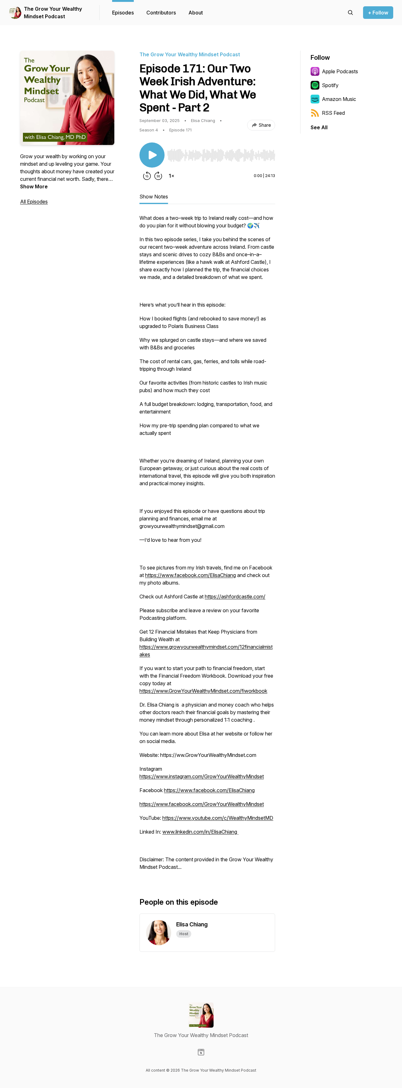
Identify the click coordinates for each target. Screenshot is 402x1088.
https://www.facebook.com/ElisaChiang (190, 575)
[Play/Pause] (152, 155)
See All (319, 127)
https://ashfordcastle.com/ (235, 596)
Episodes (123, 12)
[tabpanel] (207, 545)
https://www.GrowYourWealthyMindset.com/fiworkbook (203, 691)
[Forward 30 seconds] (158, 175)
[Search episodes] (350, 12)
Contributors (161, 12)
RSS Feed (333, 113)
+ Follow (378, 12)
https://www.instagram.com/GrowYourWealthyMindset (201, 776)
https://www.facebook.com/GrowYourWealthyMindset (201, 804)
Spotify (330, 85)
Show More (34, 186)
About (195, 12)
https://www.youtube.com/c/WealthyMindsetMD (217, 818)
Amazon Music (339, 99)
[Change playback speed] (171, 175)
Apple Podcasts (340, 71)
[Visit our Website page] (201, 1052)
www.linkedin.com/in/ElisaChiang (200, 832)
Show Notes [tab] (153, 196)
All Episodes (34, 201)
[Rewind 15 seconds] (147, 175)
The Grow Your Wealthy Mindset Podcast (53, 12)
